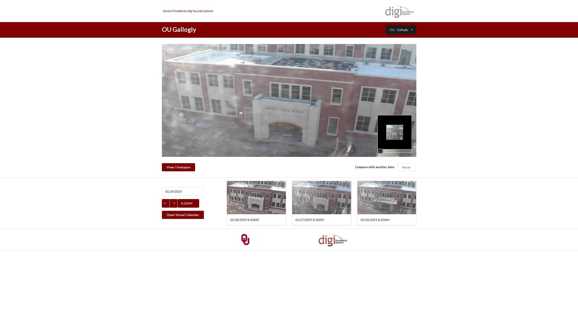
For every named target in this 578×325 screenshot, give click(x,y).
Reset (406, 167)
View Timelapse (178, 167)
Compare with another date (374, 167)
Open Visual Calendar (183, 215)
